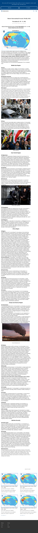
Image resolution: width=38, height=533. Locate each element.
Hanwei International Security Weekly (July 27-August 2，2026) (28, 509)
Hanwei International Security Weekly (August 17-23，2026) (9, 487)
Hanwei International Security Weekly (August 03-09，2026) (9, 509)
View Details (3, 493)
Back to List (27, 469)
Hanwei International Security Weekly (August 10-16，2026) (28, 487)
